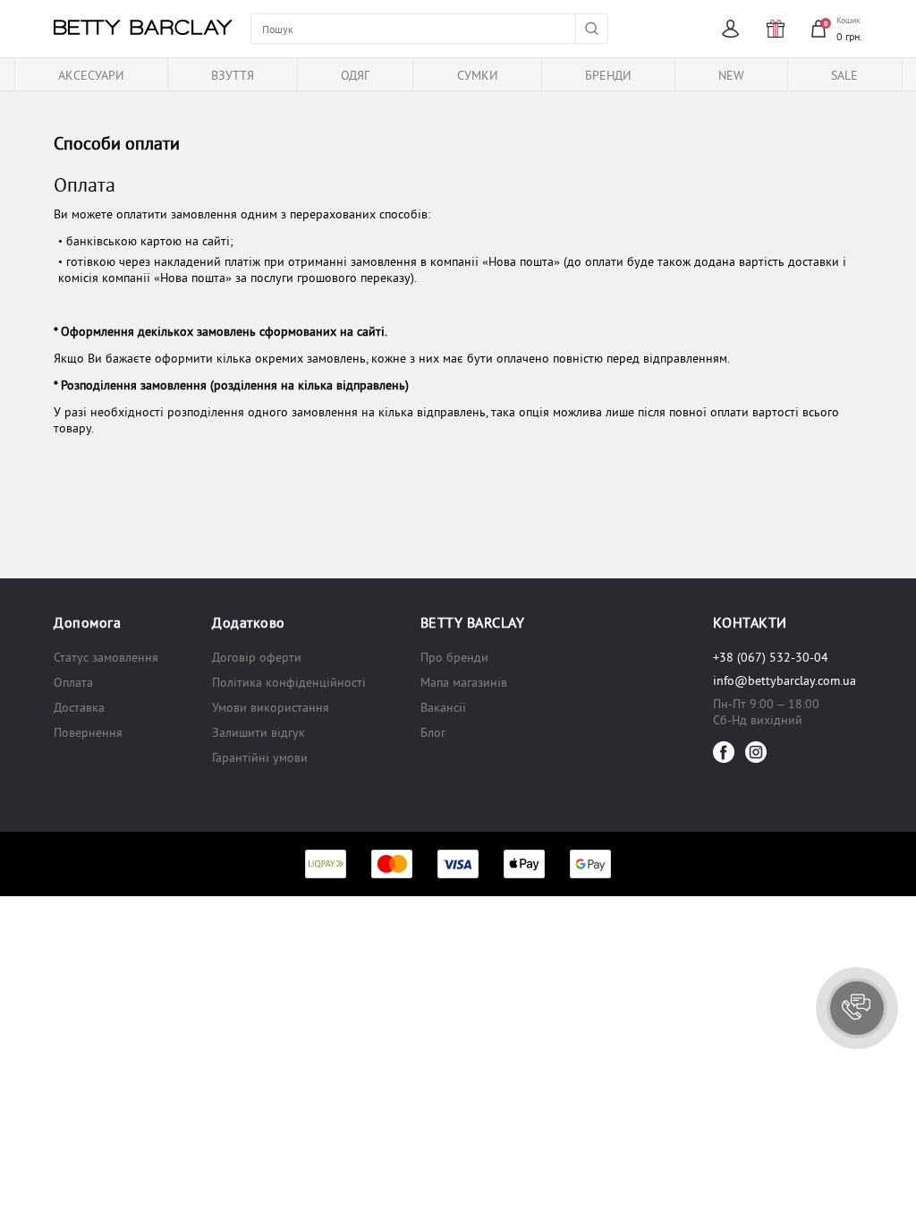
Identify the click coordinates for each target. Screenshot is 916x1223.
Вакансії (443, 707)
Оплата (73, 682)
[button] (857, 1008)
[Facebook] (723, 752)
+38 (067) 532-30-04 (770, 657)
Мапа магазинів (463, 682)
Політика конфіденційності (289, 682)
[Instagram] (756, 752)
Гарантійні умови (260, 757)
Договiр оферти (256, 657)
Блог (432, 732)
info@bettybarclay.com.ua (784, 680)
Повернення (88, 732)
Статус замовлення (106, 657)
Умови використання (270, 707)
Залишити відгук (258, 732)
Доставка (79, 707)
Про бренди (454, 657)
